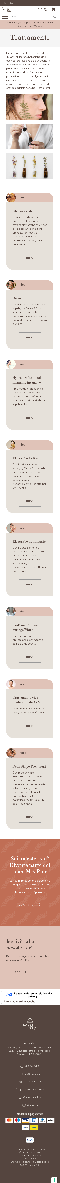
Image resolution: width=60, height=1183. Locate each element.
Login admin (29, 1158)
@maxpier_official (32, 1097)
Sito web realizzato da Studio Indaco (30, 1162)
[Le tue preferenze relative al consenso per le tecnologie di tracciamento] (54, 1180)
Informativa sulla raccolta (19, 1001)
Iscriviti (21, 972)
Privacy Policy (22, 1149)
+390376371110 (32, 1066)
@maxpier (32, 1105)
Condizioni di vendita (30, 1155)
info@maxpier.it (32, 1074)
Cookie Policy (38, 1149)
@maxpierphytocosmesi (32, 1089)
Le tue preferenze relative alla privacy (33, 995)
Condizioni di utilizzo (30, 1152)
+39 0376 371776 (32, 1081)
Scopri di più (30, 904)
